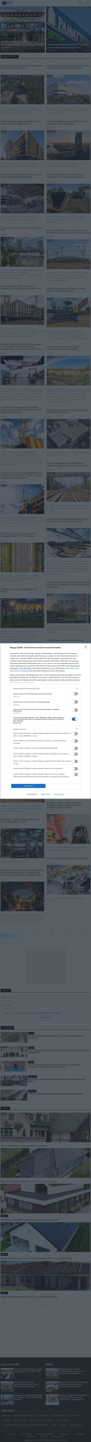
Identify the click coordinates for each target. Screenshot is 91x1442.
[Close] (86, 648)
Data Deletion (32, 794)
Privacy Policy (59, 794)
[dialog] (45, 721)
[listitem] (45, 688)
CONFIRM (28, 786)
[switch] (75, 693)
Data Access (45, 794)
